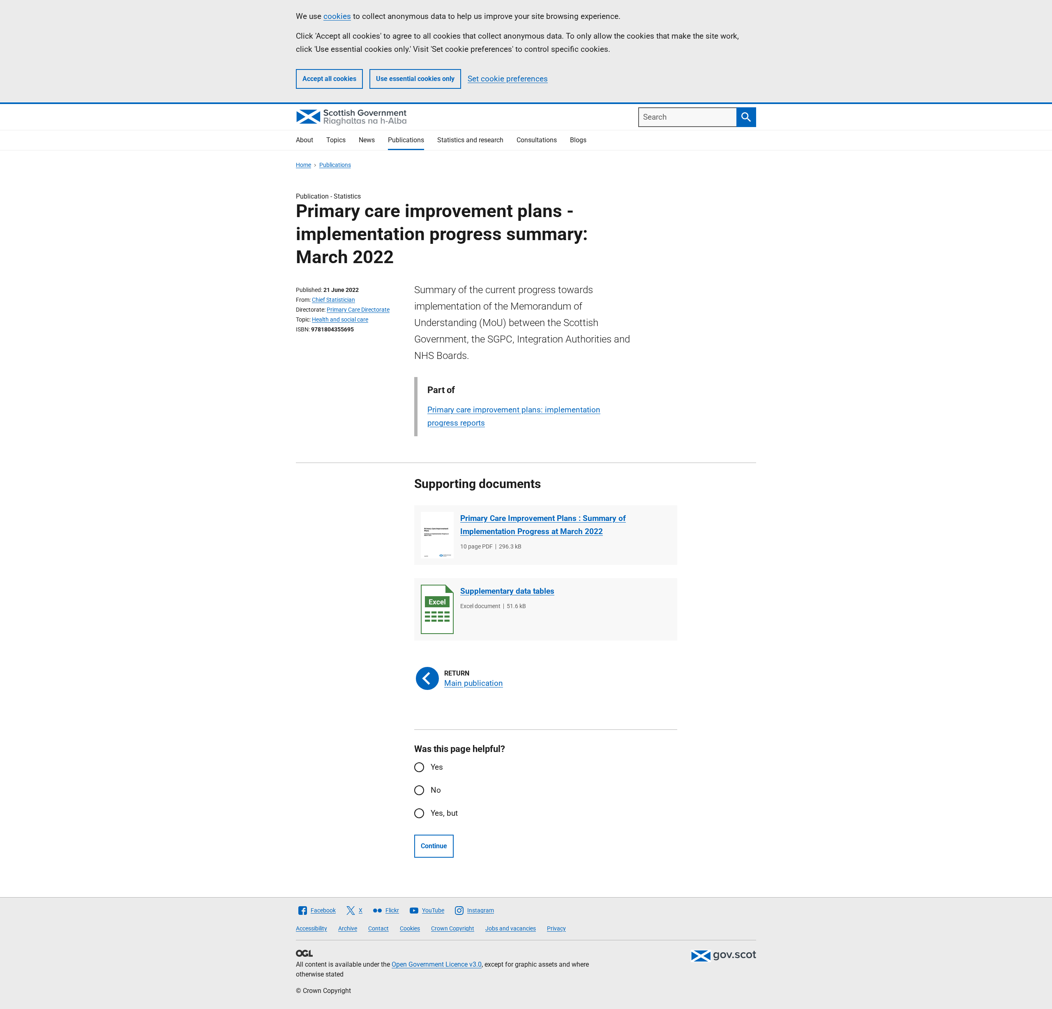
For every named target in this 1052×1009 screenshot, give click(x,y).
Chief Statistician (333, 299)
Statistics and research (470, 140)
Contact (378, 928)
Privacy (556, 928)
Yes (437, 767)
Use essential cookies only (415, 79)
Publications (406, 140)
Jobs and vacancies (510, 928)
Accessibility (311, 928)
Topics (336, 140)
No (436, 790)
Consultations (537, 140)
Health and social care (340, 319)
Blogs (578, 140)
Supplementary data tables (507, 591)
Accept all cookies (329, 79)
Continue (434, 846)
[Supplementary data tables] (437, 609)
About (304, 140)
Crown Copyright (452, 928)
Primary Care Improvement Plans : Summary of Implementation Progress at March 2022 (543, 525)
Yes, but (444, 813)
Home (303, 165)
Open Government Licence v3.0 (437, 964)
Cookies (410, 928)
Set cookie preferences (508, 78)
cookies (337, 16)
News (367, 140)
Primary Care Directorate (358, 309)
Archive (347, 928)
